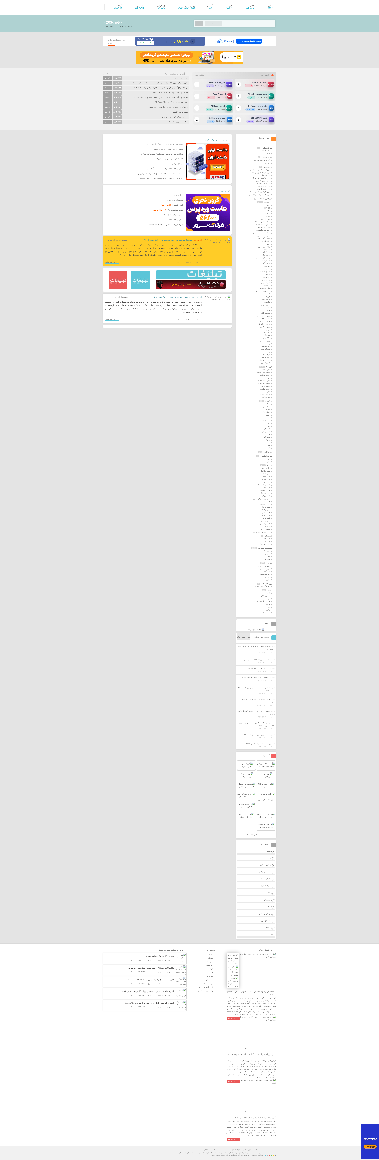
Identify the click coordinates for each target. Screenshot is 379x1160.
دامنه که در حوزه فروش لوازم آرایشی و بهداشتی (168, 107)
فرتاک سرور (225, 191)
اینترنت (267, 163)
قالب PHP (266, 482)
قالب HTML (266, 479)
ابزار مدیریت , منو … (263, 186)
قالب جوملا (266, 507)
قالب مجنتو (266, 512)
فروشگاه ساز (265, 299)
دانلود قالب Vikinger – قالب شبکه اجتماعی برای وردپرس (151, 968)
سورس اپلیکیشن (266, 456)
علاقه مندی (266, 294)
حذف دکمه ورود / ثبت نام (178, 122)
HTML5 (267, 208)
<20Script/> (113, 22)
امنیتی (268, 244)
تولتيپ (268, 423)
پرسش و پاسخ (265, 346)
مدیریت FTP (266, 580)
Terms (252, 1150)
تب (269, 418)
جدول (268, 426)
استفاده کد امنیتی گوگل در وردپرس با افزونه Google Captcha (149, 1003)
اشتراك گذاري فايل (263, 236)
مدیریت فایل (266, 318)
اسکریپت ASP (265, 219)
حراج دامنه (270, 927)
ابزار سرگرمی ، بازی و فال (261, 178)
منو (269, 443)
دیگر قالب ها (266, 468)
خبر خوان (267, 266)
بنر (269, 598)
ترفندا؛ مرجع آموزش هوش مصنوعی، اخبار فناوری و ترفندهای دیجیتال (160, 87)
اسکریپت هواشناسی (263, 230)
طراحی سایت (265, 577)
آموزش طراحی (267, 148)
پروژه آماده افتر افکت (262, 586)
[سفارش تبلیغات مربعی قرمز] (118, 289)
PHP (268, 153)
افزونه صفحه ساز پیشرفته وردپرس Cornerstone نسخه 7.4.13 (149, 979)
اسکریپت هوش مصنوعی (261, 233)
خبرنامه (267, 269)
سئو (268, 556)
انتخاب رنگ (266, 412)
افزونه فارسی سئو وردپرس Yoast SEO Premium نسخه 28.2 (256, 701)
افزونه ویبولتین (265, 391)
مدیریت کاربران (265, 327)
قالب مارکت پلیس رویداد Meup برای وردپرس (259, 659)
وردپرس (267, 559)
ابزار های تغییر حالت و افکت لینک (259, 192)
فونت (268, 604)
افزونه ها (111, 240)
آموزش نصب (265, 551)
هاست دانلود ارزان (267, 920)
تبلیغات (211, 954)
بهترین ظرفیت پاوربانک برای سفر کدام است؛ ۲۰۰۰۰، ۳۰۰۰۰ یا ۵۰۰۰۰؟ (160, 83)
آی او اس (267, 459)
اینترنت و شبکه (265, 574)
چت (268, 352)
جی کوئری (268, 401)
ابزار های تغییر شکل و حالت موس (258, 194)
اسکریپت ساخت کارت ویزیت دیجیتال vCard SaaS (258, 677)
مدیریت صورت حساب (262, 316)
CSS (268, 205)
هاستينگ (267, 335)
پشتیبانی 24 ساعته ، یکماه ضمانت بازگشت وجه (164, 168)
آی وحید (246, 1155)
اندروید (267, 461)
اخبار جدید (270, 892)
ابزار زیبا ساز (266, 175)
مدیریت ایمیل (265, 307)
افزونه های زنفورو (264, 383)
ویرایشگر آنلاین (265, 341)
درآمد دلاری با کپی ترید (266, 865)
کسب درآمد (266, 357)
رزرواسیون (266, 285)
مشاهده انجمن (109, 73)
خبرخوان (267, 429)
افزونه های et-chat (264, 380)
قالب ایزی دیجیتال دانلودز (261, 499)
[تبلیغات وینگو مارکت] (256, 629)
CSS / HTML (265, 151)
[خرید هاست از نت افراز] (191, 288)
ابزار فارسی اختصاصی (262, 183)
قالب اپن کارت (265, 496)
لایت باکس (266, 437)
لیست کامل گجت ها (255, 834)
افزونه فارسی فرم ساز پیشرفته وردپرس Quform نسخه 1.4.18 (177, 297)
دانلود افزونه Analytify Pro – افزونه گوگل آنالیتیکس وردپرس (256, 712)
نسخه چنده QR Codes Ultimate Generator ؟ (170, 102)
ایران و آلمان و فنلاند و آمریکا (171, 215)
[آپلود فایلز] (239, 45)
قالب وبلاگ (268, 536)
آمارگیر (267, 211)
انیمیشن (267, 415)
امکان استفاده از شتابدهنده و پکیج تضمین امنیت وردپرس (160, 173)
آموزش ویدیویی (267, 157)
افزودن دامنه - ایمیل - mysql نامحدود (168, 149)
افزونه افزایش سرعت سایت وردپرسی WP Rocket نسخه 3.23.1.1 (256, 689)
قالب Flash (266, 474)
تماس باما (210, 961)
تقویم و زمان (265, 420)
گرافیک (270, 590)
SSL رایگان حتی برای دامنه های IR (169, 159)
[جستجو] (199, 23)
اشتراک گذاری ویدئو (263, 238)
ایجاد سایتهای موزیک (263, 247)
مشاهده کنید (232, 1018)
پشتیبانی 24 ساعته (175, 220)
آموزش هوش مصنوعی (265, 913)
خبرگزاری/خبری (264, 272)
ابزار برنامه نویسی (264, 566)
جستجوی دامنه (265, 260)
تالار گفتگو (266, 252)
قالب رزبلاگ (266, 541)
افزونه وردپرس (122, 240)
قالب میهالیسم (265, 515)
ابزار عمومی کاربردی (263, 181)
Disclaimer (259, 1150)
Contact (229, 1150)
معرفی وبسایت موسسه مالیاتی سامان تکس (170, 92)
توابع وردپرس (208, 976)
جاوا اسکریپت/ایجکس (263, 258)
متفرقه (267, 440)
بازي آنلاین (266, 249)
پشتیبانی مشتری (264, 349)
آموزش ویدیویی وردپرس (262, 160)
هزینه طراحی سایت (267, 872)
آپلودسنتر (267, 213)
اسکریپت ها (268, 202)
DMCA (235, 1150)
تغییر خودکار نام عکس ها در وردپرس (159, 956)
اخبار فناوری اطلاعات (265, 198)
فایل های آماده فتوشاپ (262, 601)
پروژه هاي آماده (267, 584)
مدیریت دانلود (265, 313)
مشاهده (112, 46)
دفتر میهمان (266, 280)
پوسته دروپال (265, 529)
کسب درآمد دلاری (267, 886)
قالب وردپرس (265, 521)
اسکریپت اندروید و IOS (262, 222)
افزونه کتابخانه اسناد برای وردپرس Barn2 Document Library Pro (256, 647)
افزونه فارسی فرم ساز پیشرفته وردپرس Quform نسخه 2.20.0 (168, 240)
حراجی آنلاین (265, 263)
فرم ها (268, 296)
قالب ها (269, 465)
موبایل (268, 445)
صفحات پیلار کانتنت (180, 112)
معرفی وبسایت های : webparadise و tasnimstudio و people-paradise (161, 97)
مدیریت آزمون (265, 305)
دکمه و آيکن (266, 431)
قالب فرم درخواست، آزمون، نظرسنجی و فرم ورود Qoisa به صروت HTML (256, 724)
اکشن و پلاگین (265, 596)
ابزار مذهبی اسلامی (263, 189)
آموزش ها (266, 553)
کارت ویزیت (266, 612)
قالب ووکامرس (265, 523)
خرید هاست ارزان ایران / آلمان (217, 140)
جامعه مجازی (265, 255)
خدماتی (267, 274)
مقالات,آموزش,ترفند (265, 548)
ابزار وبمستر (268, 167)
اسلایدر (267, 216)
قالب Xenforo (265, 493)
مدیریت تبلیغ (266, 310)
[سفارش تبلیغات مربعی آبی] (140, 289)
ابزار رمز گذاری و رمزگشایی (260, 172)
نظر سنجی (266, 332)
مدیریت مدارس (265, 321)
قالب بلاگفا (266, 538)
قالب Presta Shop (264, 485)
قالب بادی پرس (265, 504)
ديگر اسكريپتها (265, 282)
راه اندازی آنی (177, 164)
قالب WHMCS (265, 490)
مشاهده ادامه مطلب (112, 262)
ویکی (268, 343)
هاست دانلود (215, 1155)
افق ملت (271, 858)
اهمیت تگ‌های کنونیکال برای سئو (175, 117)
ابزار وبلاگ (209, 965)
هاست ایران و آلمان (175, 200)
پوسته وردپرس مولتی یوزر (261, 532)
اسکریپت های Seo (264, 227)
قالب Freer (266, 476)
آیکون (268, 593)
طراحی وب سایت (257, 1155)
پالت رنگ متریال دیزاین (205, 987)
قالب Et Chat (265, 471)
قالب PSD (266, 487)
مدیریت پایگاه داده (264, 324)
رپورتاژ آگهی (268, 452)
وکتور (268, 610)
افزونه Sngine (265, 369)
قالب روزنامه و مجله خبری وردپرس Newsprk (259, 743)
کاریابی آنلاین (265, 354)
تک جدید (271, 906)
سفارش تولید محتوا (267, 879)
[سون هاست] (170, 45)
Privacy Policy (244, 1150)
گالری (268, 448)
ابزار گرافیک (266, 571)
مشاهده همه (199, 75)
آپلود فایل (271, 934)
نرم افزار (269, 563)
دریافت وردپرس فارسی (205, 991)
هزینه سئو (271, 851)
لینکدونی (267, 302)
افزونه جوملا (266, 378)
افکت (268, 409)
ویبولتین (267, 526)
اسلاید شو (266, 407)
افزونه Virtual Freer (263, 372)
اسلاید (268, 404)
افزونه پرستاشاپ (264, 394)
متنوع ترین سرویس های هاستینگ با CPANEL (165, 144)
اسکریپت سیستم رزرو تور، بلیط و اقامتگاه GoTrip (258, 734)
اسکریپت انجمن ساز (180, 78)
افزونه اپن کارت (265, 375)
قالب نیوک (266, 518)
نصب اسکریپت (208, 980)
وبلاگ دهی (266, 338)
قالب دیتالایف (265, 510)
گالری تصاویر (265, 363)
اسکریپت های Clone (263, 224)
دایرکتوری (266, 277)
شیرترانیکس (266, 397)
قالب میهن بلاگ (265, 544)
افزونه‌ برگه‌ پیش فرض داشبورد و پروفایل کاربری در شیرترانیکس (148, 991)
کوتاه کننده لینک (265, 360)
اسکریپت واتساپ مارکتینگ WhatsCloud (261, 668)
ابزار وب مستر (265, 568)
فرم (268, 434)
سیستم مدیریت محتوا (263, 291)
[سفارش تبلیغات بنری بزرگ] (191, 278)
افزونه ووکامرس (264, 389)
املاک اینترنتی (265, 241)
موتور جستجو (265, 329)
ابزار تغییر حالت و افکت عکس (260, 170)
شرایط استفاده (208, 983)
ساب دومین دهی (264, 288)
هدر (269, 607)
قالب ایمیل (266, 501)
